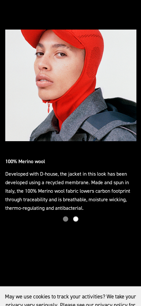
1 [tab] (65, 219)
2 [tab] (75, 219)
